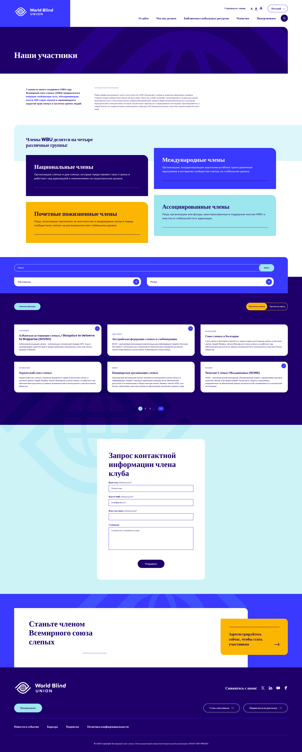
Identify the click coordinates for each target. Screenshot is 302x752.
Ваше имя (120, 482)
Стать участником (219, 708)
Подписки (72, 727)
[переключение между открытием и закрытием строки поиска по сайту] (284, 18)
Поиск (266, 268)
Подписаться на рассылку (263, 708)
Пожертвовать (266, 18)
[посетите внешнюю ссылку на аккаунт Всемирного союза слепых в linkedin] (270, 688)
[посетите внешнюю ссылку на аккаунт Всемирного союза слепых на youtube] (278, 688)
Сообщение (114, 525)
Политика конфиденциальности (108, 727)
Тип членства (24, 281)
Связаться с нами (235, 8)
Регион (153, 281)
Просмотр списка (257, 306)
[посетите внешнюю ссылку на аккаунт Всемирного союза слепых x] (263, 688)
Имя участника (122, 511)
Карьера (52, 727)
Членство (243, 18)
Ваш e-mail (120, 496)
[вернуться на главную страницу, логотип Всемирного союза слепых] (34, 12)
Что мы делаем (166, 18)
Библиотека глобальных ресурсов (206, 18)
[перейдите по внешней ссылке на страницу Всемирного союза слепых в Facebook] (286, 688)
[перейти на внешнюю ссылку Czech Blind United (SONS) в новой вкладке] (244, 377)
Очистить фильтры (27, 306)
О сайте (144, 18)
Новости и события (26, 727)
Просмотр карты (277, 306)
